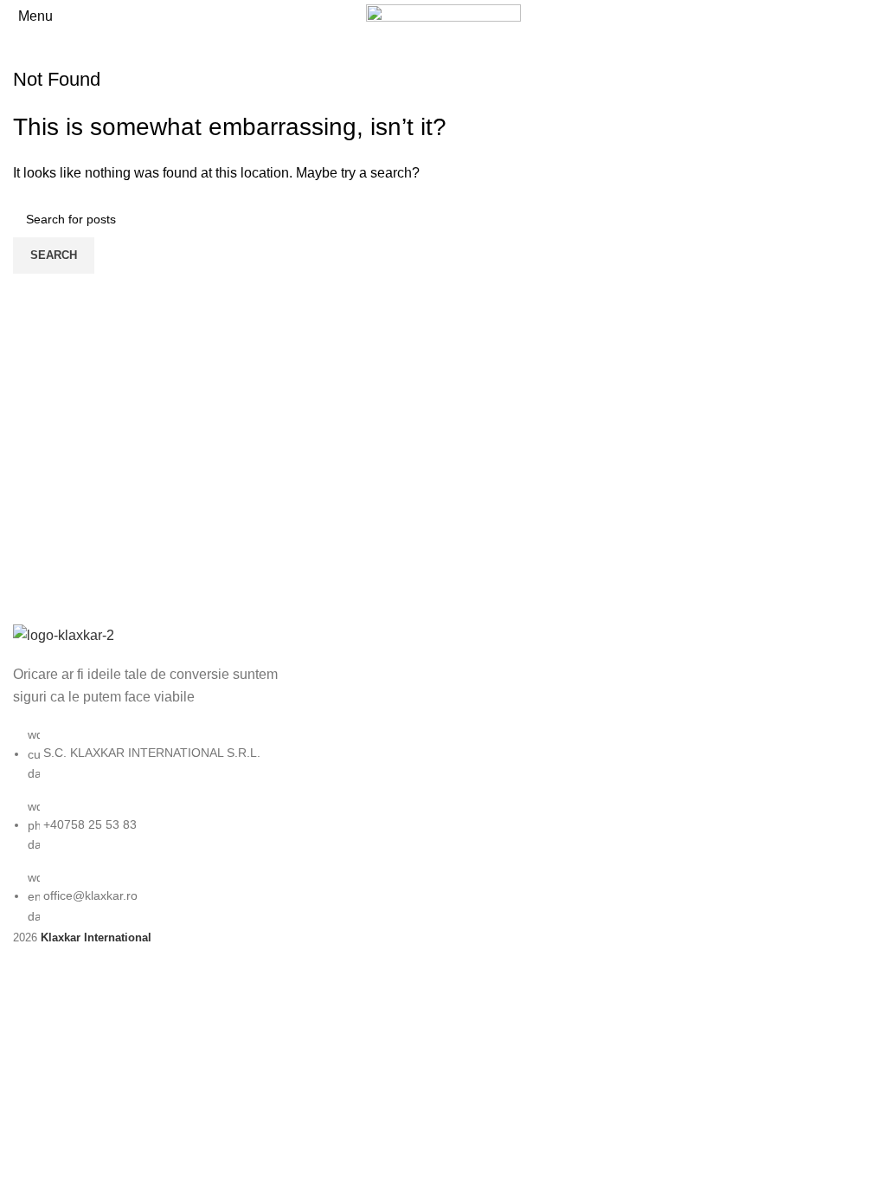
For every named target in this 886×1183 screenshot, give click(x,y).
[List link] (147, 775)
